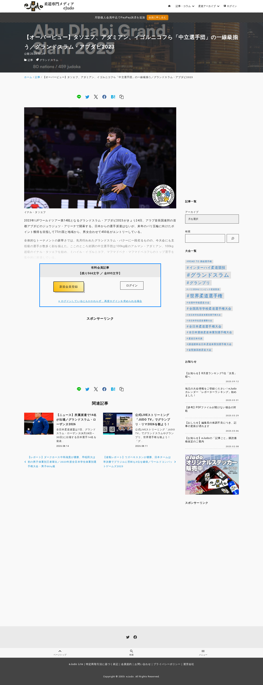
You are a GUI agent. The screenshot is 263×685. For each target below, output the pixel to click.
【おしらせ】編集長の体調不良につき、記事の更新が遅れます (211, 424)
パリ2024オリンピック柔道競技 (204, 289)
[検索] (233, 238)
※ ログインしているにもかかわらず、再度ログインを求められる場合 (100, 301)
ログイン (132, 285)
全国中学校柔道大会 (199, 302)
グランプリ (200, 283)
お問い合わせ (143, 664)
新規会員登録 (68, 286)
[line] (79, 96)
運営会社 (188, 664)
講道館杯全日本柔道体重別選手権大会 (210, 344)
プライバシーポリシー (167, 664)
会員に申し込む (157, 17)
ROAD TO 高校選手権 (200, 261)
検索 (188, 231)
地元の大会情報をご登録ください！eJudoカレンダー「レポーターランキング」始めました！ (211, 392)
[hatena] (113, 96)
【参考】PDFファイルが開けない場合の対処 (210, 409)
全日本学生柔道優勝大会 (200, 320)
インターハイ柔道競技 (207, 268)
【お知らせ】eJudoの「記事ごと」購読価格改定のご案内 (211, 440)
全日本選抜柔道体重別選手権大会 (210, 332)
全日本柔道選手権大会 (205, 326)
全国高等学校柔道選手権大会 (210, 308)
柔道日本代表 (196, 338)
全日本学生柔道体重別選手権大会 (204, 315)
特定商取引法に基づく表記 (102, 664)
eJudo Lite (76, 664)
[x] (96, 96)
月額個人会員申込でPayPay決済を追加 (120, 17)
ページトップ (59, 655)
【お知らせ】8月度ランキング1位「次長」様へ (211, 375)
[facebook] (104, 96)
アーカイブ (192, 212)
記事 (30, 60)
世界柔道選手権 (206, 295)
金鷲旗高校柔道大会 (200, 350)
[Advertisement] (100, 353)
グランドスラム (49, 60)
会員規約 (126, 664)
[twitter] (87, 96)
